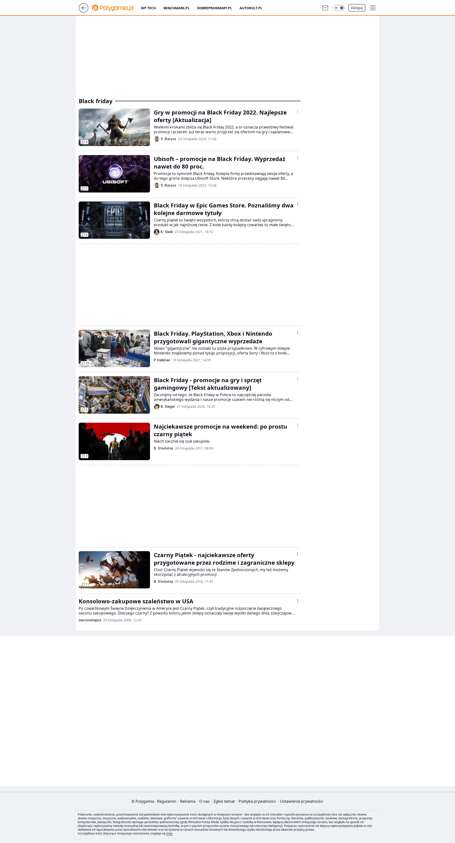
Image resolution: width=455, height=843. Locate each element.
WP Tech (148, 8)
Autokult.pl (251, 8)
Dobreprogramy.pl (214, 8)
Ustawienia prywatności (300, 801)
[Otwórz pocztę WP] (325, 8)
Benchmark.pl (177, 8)
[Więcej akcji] (297, 111)
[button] (339, 8)
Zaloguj (357, 7)
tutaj (169, 833)
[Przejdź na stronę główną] (83, 11)
